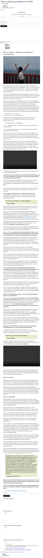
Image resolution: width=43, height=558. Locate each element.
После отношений (7, 510)
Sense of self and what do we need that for (12, 525)
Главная (4, 553)
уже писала (7, 211)
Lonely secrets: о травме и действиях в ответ (13, 539)
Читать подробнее (21, 16)
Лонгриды (5, 6)
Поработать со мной (8, 7)
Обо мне (5, 5)
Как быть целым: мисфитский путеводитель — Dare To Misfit (20, 549)
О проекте (4, 554)
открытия (8, 254)
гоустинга (25, 145)
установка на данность (30, 217)
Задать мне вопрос (6, 555)
